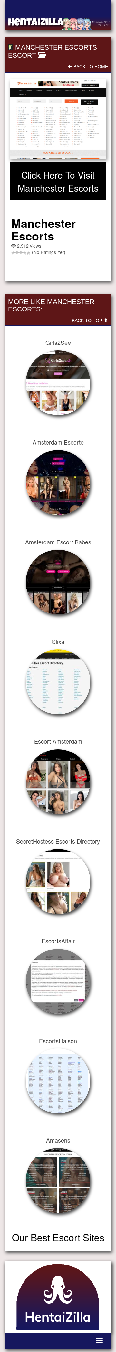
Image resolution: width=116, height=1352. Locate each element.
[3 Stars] (21, 253)
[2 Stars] (17, 253)
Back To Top (87, 320)
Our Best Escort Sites (58, 1237)
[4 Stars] (25, 253)
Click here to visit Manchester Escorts (58, 181)
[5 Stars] (29, 253)
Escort (22, 55)
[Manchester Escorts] (58, 118)
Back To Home (90, 66)
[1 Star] (13, 253)
